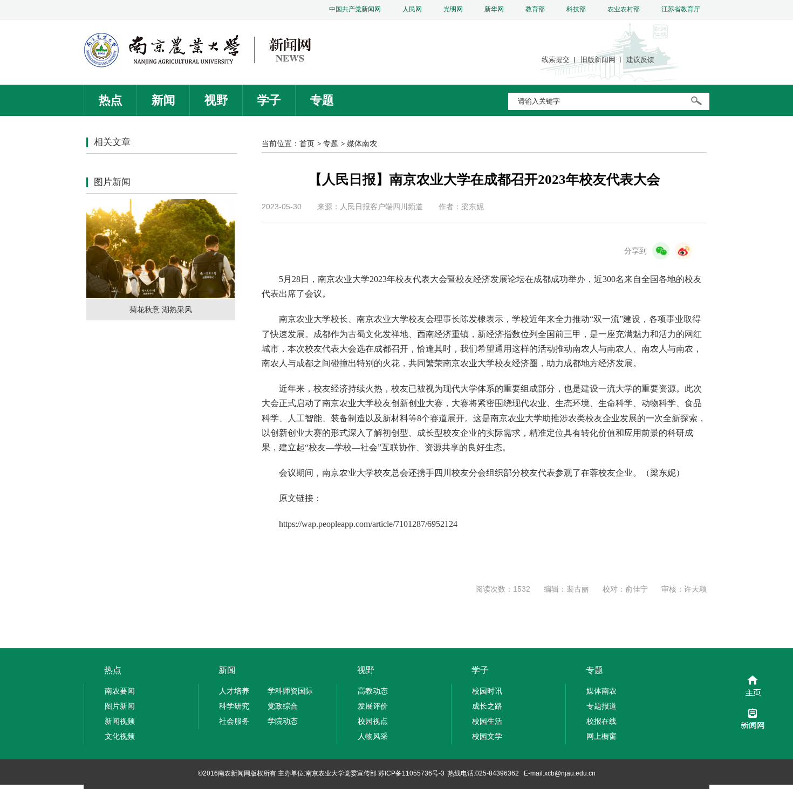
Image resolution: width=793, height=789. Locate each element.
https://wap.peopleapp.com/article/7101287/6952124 (368, 524)
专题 (330, 143)
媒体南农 (362, 143)
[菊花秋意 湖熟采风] (160, 295)
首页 (307, 143)
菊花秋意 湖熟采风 (160, 309)
